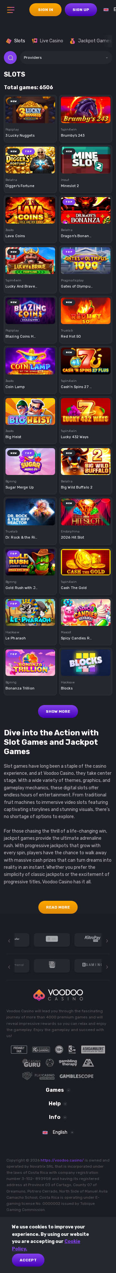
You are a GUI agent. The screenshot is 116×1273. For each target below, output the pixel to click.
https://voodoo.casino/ (62, 1160)
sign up (80, 9)
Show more (58, 711)
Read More (58, 907)
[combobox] (66, 57)
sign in (45, 9)
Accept (28, 1260)
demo (30, 119)
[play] (30, 107)
